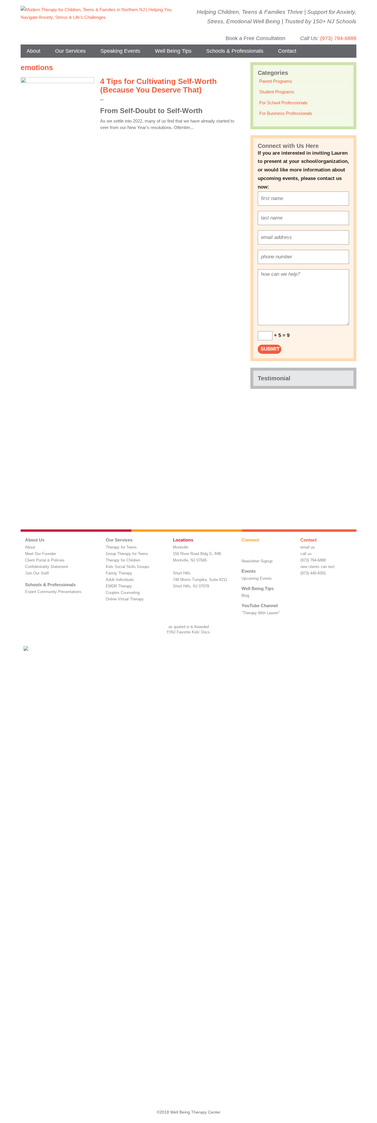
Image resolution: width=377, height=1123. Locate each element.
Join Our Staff (37, 573)
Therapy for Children (123, 560)
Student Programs (276, 91)
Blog (245, 595)
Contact (287, 51)
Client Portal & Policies (45, 560)
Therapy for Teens (121, 547)
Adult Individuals (120, 579)
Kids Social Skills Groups (127, 566)
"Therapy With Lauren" (261, 613)
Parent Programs (275, 81)
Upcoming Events (257, 578)
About (33, 51)
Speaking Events (120, 51)
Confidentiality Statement (46, 566)
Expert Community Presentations (53, 591)
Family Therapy (119, 573)
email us (307, 547)
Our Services (70, 51)
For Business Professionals (285, 113)
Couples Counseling (123, 592)
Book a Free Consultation (255, 38)
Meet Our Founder (40, 553)
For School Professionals (283, 102)
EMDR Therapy (119, 586)
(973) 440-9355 (313, 573)
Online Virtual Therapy (125, 599)
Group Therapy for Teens (127, 553)
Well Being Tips (173, 51)
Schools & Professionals (234, 51)
